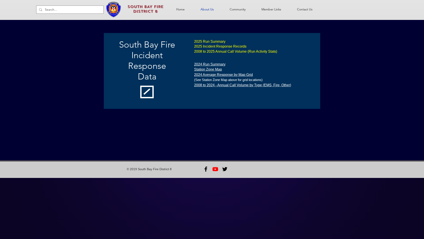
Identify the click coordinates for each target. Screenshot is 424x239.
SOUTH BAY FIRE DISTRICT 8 (145, 9)
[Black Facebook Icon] (206, 169)
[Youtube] (215, 169)
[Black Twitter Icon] (224, 169)
